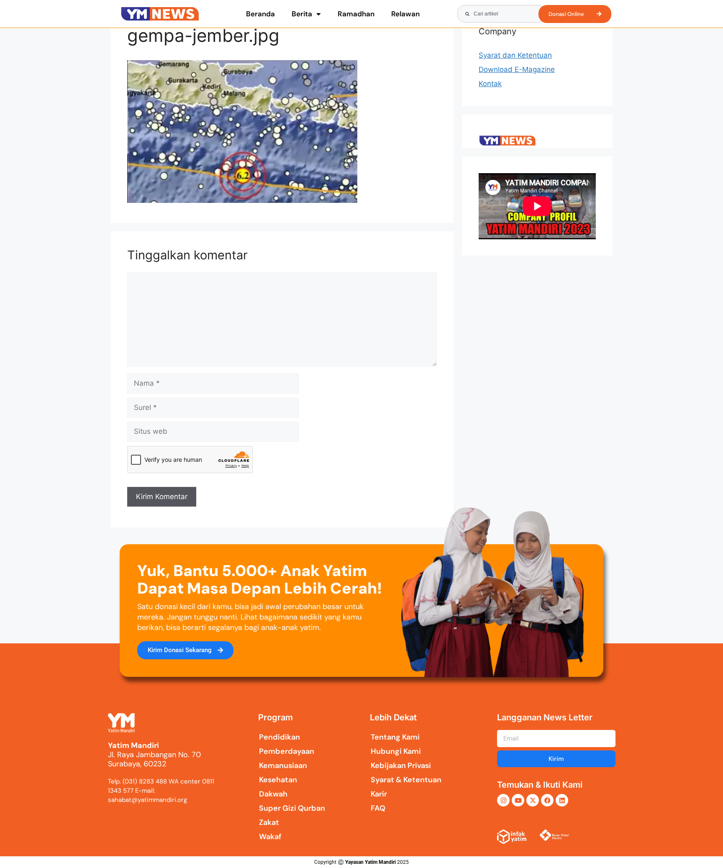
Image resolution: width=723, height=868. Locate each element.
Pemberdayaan (286, 751)
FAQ (378, 808)
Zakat (269, 822)
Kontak (490, 83)
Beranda (260, 13)
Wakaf (270, 837)
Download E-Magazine (517, 69)
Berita (302, 13)
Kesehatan (278, 780)
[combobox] (501, 14)
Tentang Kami (395, 737)
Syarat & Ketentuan (406, 780)
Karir (379, 794)
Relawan (405, 13)
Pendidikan (279, 737)
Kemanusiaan (283, 765)
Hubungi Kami (396, 751)
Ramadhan (356, 13)
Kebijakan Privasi (401, 765)
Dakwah (273, 794)
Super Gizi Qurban (292, 808)
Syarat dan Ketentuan (515, 55)
